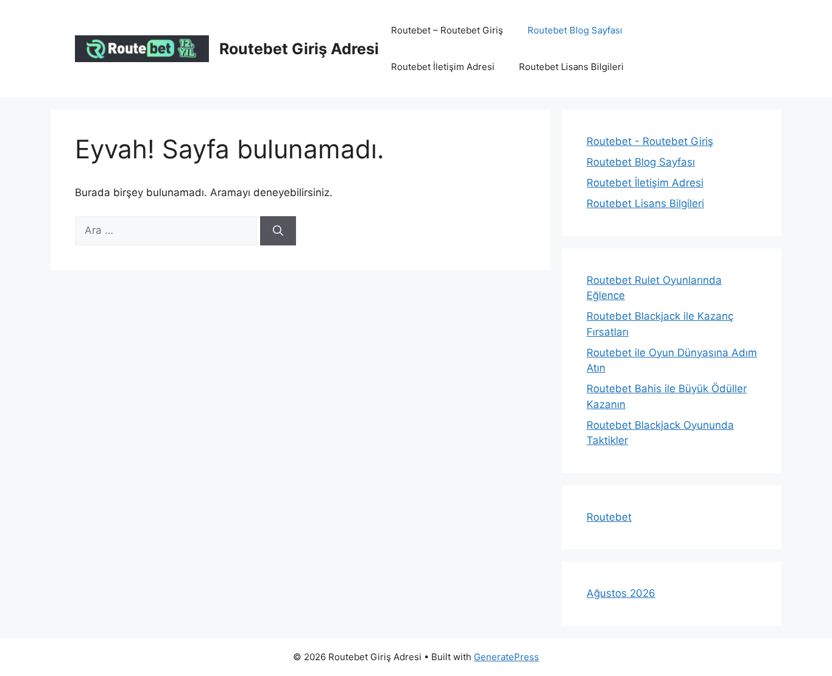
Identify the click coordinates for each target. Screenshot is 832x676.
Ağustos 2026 (621, 593)
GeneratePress (506, 657)
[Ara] (278, 230)
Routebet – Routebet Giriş (447, 30)
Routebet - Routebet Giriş (650, 141)
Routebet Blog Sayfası (574, 30)
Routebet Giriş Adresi (299, 49)
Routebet (609, 517)
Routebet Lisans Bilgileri (571, 66)
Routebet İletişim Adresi (443, 66)
